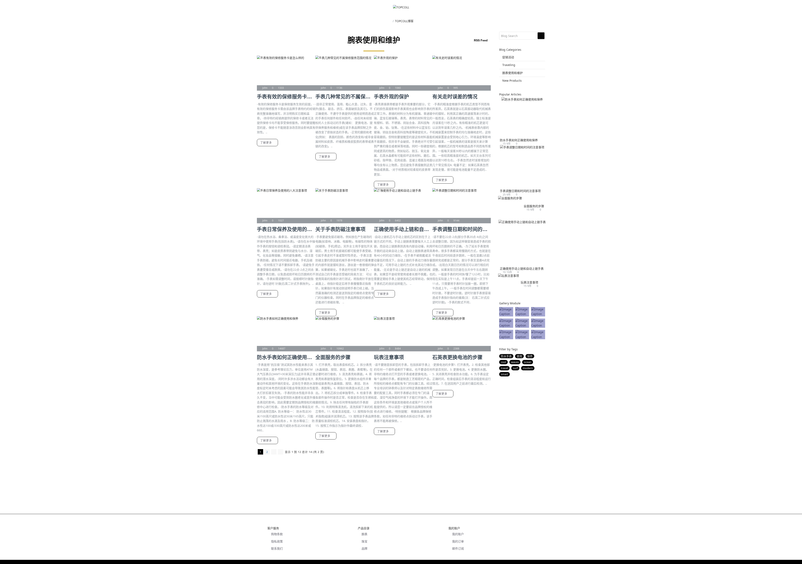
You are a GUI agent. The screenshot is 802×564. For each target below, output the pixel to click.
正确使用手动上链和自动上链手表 (403, 229)
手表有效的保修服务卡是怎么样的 (286, 96)
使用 (519, 356)
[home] (390, 21)
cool (503, 362)
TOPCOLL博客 (404, 21)
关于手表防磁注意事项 (340, 229)
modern (528, 368)
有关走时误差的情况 (454, 96)
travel (504, 368)
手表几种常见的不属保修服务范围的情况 (344, 96)
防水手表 (506, 356)
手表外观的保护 (391, 96)
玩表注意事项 (389, 357)
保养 (530, 356)
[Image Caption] (506, 311)
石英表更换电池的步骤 (457, 357)
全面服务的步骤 (332, 357)
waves (515, 362)
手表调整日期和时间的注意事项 (461, 229)
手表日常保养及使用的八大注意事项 (286, 229)
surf (515, 368)
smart (504, 374)
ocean (527, 362)
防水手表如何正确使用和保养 (286, 357)
